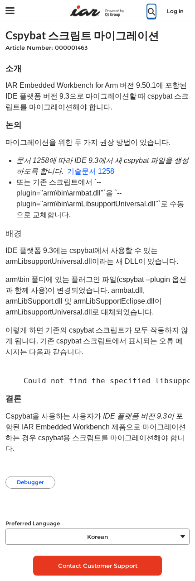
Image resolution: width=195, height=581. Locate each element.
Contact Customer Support (97, 565)
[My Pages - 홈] (97, 11)
